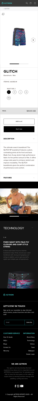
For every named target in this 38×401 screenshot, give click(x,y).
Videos (32, 344)
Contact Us (7, 347)
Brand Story (31, 337)
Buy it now (19, 129)
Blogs (5, 344)
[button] (27, 3)
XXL (9, 98)
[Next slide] (33, 40)
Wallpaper (31, 351)
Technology (31, 340)
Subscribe (29, 322)
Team (33, 347)
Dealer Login (30, 354)
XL (26, 92)
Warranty (6, 351)
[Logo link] (6, 3)
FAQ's (5, 340)
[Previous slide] (5, 39)
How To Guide (8, 337)
